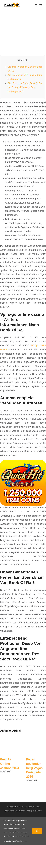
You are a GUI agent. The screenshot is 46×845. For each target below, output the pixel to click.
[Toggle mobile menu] (40, 5)
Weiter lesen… (20, 841)
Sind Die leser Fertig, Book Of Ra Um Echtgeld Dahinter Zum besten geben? (25, 87)
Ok (37, 831)
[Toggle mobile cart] (35, 5)
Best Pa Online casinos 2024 (9, 764)
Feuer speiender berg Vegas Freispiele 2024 (34, 768)
